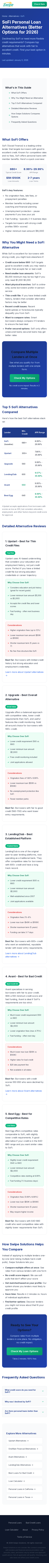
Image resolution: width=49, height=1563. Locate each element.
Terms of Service (24, 1537)
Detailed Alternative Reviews (24, 108)
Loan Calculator (11, 1530)
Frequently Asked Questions (24, 122)
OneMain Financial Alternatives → (23, 1449)
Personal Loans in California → (22, 1489)
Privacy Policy (38, 1530)
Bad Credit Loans (33, 1523)
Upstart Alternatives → (18, 1440)
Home (4, 16)
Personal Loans (15, 1523)
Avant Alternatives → (17, 1457)
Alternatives (14, 16)
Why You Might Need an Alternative (27, 98)
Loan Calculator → (16, 1481)
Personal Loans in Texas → (20, 1497)
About (25, 1530)
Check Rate (39, 4)
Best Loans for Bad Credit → (21, 1473)
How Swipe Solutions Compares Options (25, 115)
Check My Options (24, 378)
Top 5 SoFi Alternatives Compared (26, 103)
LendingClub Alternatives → (20, 1465)
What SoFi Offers (19, 93)
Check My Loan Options (24, 1351)
